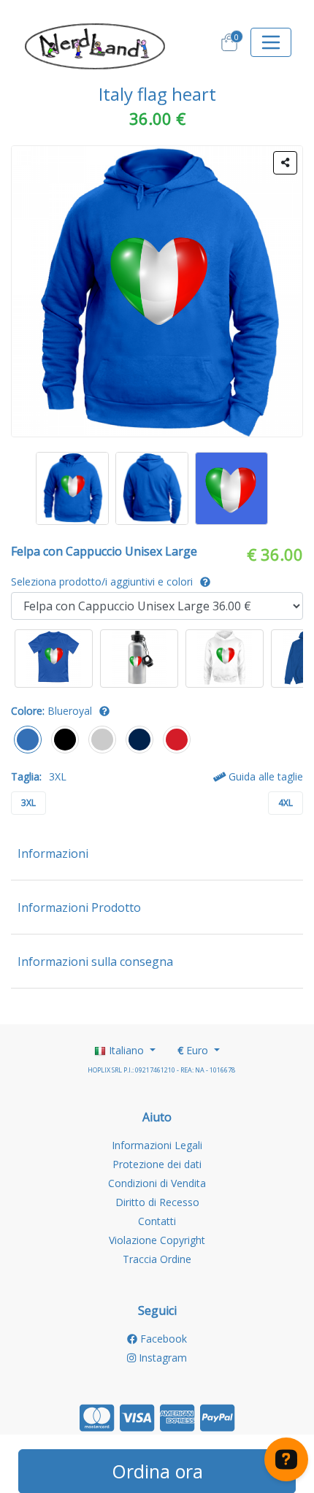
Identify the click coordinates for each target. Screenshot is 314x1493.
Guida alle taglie (264, 776)
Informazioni (53, 853)
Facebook (162, 1339)
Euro (194, 1050)
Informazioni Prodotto (79, 907)
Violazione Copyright (157, 1240)
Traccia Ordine (157, 1259)
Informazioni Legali (157, 1145)
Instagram (161, 1358)
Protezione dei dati (157, 1164)
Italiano (126, 1050)
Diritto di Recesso (157, 1202)
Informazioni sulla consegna (95, 961)
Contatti (157, 1221)
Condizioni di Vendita (157, 1183)
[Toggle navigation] (270, 42)
